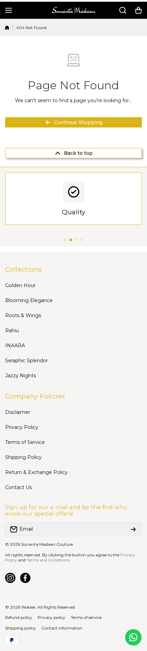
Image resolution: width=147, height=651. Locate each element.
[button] (138, 10)
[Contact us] (133, 637)
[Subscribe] (133, 529)
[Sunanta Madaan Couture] (73, 10)
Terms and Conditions (48, 559)
